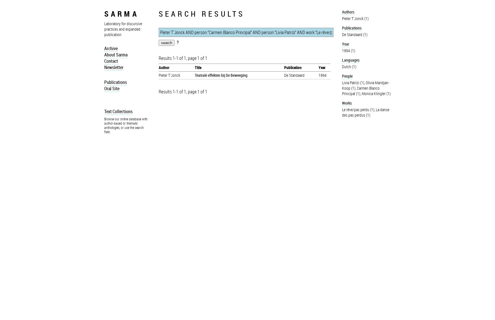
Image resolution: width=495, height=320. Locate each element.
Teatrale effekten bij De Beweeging (221, 75)
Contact (111, 61)
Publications (115, 82)
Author (164, 67)
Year (322, 67)
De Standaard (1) (355, 34)
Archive (111, 48)
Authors (348, 12)
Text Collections (118, 111)
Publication (293, 67)
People (347, 76)
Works (347, 103)
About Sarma (115, 55)
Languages (351, 60)
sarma (121, 13)
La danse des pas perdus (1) (365, 112)
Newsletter (113, 67)
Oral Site (111, 88)
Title (198, 67)
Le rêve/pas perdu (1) (358, 109)
